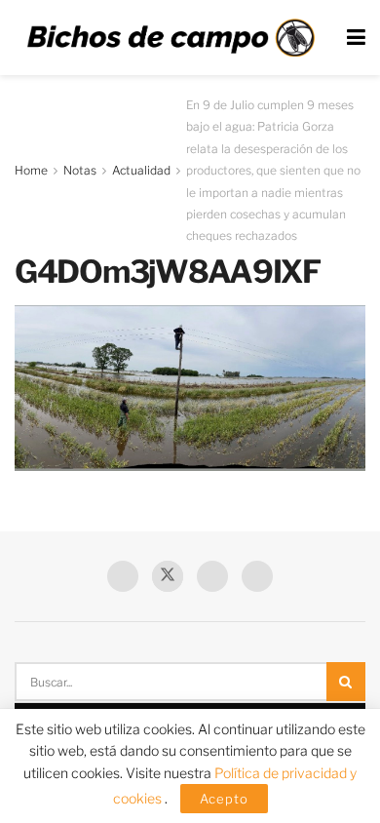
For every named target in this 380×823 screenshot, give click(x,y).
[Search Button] (345, 681)
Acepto (224, 798)
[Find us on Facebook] (122, 576)
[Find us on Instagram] (257, 576)
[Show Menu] (356, 37)
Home (31, 170)
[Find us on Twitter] (167, 576)
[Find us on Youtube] (212, 576)
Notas (79, 170)
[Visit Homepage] (170, 38)
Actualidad (141, 170)
